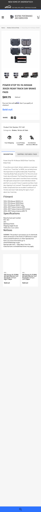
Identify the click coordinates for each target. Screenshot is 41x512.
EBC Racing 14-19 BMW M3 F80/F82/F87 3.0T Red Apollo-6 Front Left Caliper (29, 277)
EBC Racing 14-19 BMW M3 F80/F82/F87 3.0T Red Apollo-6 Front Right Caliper (11, 277)
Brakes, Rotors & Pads (20, 130)
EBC (5, 272)
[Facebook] (12, 118)
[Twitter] (15, 118)
